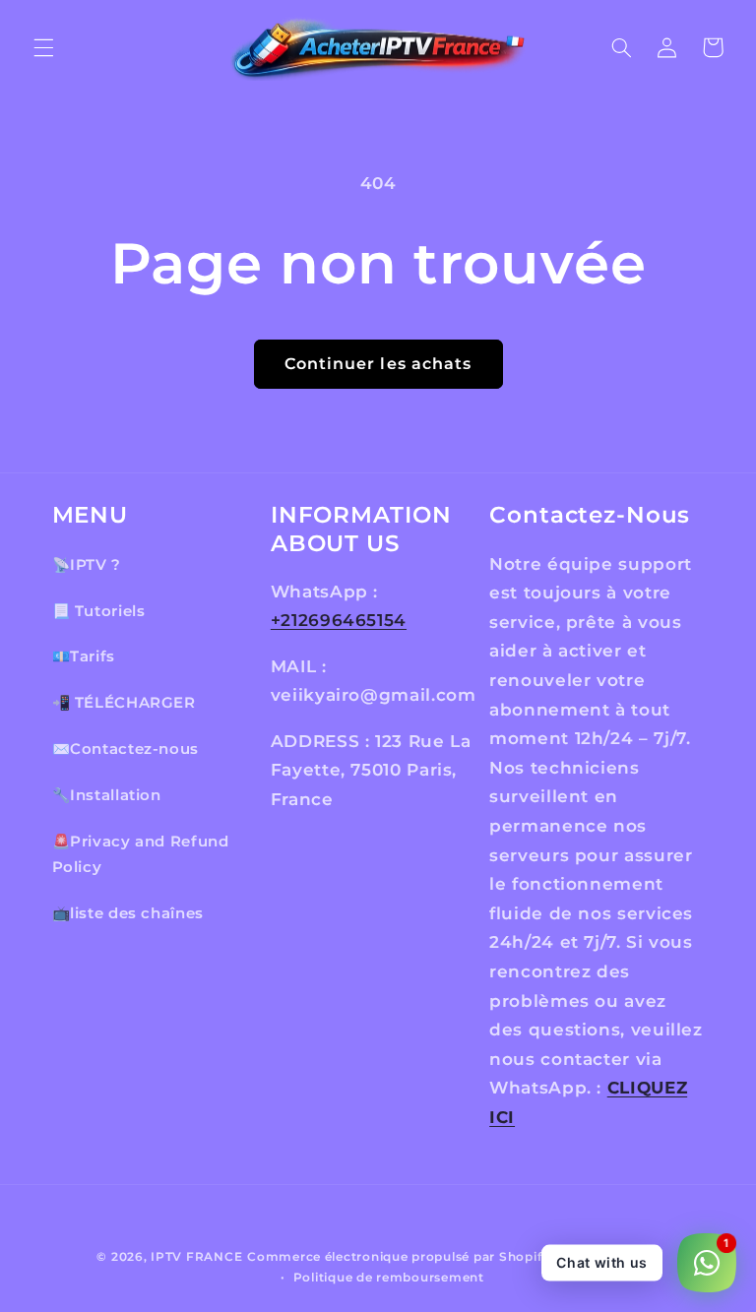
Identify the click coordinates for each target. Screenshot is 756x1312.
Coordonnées (615, 1257)
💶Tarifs (83, 656)
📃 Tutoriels (99, 611)
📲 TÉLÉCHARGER (124, 703)
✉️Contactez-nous (125, 749)
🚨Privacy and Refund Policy (140, 854)
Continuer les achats (378, 363)
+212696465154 (339, 620)
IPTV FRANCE (196, 1257)
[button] (43, 47)
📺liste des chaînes (128, 913)
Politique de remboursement (388, 1277)
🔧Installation (106, 795)
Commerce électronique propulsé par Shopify (398, 1257)
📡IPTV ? (86, 565)
